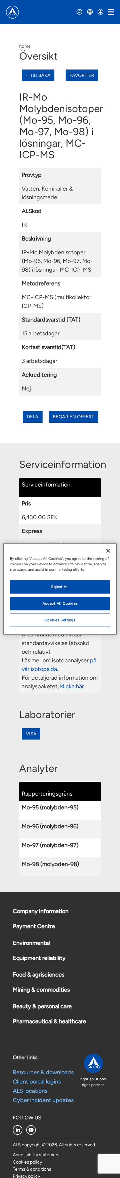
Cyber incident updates (43, 1100)
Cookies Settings (59, 620)
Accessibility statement (36, 1155)
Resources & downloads (43, 1072)
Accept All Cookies (60, 603)
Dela (32, 417)
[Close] (108, 551)
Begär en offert (73, 417)
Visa (31, 734)
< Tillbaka (38, 75)
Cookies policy (27, 1162)
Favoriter (81, 75)
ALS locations (30, 1090)
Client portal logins (37, 1081)
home (25, 46)
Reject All (60, 587)
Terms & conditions (32, 1169)
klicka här (72, 686)
